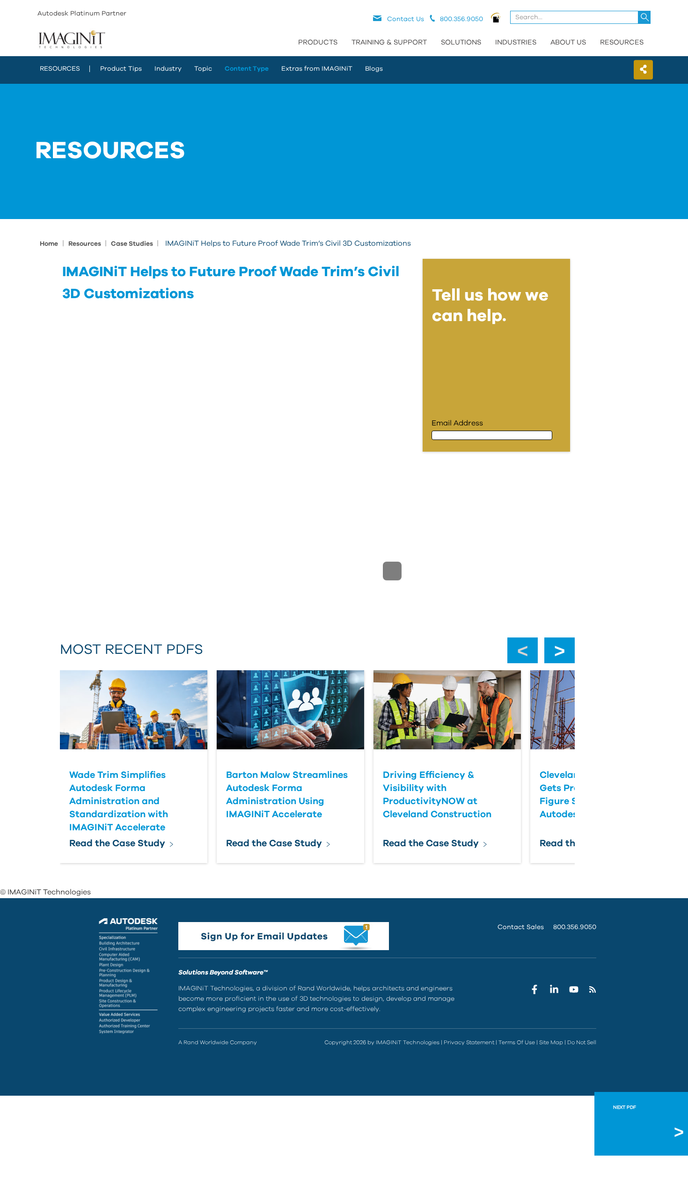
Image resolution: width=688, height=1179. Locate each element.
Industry (168, 69)
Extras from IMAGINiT (316, 69)
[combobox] (581, 17)
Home (49, 244)
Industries (515, 42)
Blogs (374, 69)
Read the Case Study (117, 843)
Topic (203, 69)
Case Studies (132, 244)
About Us (568, 42)
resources (60, 69)
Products (317, 42)
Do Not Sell (581, 1042)
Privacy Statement (469, 1042)
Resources (622, 42)
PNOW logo (496, 17)
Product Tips (121, 69)
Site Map (551, 1042)
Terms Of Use (516, 1042)
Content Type (247, 69)
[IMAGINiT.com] (71, 40)
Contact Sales (521, 927)
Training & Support (389, 42)
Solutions (461, 42)
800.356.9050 (574, 927)
